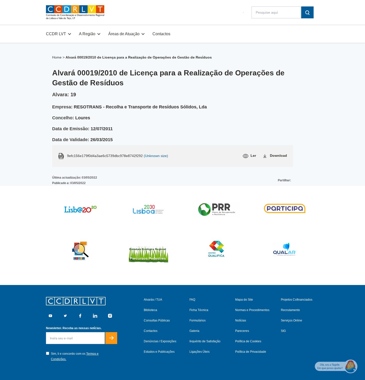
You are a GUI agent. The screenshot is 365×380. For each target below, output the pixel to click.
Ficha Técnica (198, 310)
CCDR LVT (56, 34)
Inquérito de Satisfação (204, 341)
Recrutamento (290, 310)
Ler (253, 156)
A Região (87, 34)
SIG (283, 331)
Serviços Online (291, 320)
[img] (75, 12)
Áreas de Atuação (124, 34)
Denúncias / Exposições (160, 341)
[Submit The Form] (111, 338)
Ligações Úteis (199, 351)
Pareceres (242, 331)
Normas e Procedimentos (252, 310)
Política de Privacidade (250, 351)
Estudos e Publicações (159, 351)
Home (57, 57)
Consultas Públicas (157, 320)
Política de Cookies (248, 341)
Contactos (161, 34)
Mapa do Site (244, 299)
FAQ (192, 299)
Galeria (194, 331)
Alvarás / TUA (153, 299)
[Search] (307, 12)
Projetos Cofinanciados (296, 299)
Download (278, 156)
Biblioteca (150, 310)
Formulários (197, 320)
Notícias (240, 320)
